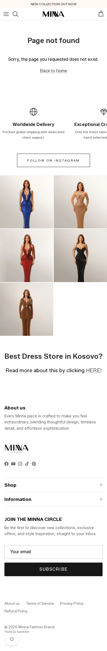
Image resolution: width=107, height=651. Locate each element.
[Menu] (6, 14)
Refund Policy (16, 611)
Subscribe (54, 569)
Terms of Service (40, 603)
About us (12, 603)
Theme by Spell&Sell (16, 631)
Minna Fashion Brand (36, 627)
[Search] (15, 14)
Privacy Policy (72, 603)
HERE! (94, 370)
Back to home (53, 70)
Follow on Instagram (53, 160)
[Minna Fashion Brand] (53, 14)
